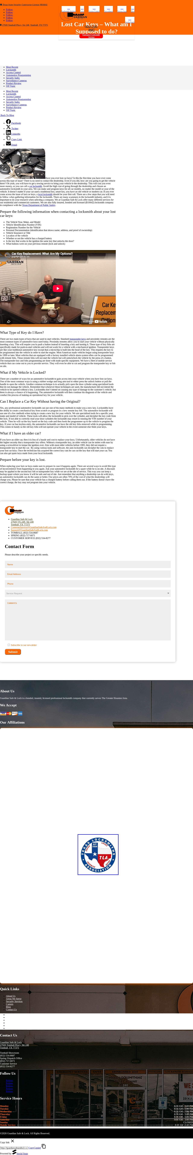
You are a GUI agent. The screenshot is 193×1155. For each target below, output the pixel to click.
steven (54, 40)
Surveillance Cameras (16, 80)
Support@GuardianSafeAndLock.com (29, 530)
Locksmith (11, 69)
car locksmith (35, 186)
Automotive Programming (85, 40)
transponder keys (78, 339)
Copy (34, 1148)
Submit (13, 651)
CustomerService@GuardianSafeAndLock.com (33, 527)
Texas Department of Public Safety (38, 205)
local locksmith (45, 194)
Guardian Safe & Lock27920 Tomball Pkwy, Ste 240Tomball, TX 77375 (14, 1045)
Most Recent (12, 67)
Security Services (14, 1001)
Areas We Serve (13, 998)
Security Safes (13, 78)
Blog (8, 1007)
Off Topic (10, 86)
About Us (10, 996)
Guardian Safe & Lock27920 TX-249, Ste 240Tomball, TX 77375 (22, 522)
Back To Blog (7, 115)
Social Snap (22, 1153)
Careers (9, 1004)
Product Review (13, 83)
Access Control (13, 72)
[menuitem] (69, 9)
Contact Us (11, 1009)
